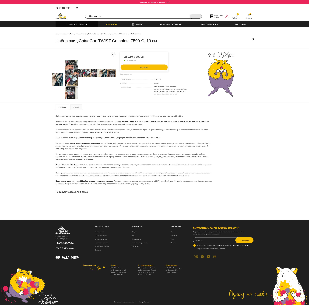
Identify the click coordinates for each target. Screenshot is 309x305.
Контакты (98, 250)
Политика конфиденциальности (124, 302)
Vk (172, 232)
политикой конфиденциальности (219, 245)
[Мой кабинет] (226, 16)
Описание (62, 107)
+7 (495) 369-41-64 (117, 274)
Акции (134, 232)
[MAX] (208, 256)
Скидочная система (101, 243)
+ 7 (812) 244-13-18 (144, 274)
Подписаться (244, 240)
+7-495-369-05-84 (63, 8)
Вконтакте (196, 256)
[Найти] (196, 16)
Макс (172, 239)
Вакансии (135, 246)
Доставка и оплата (101, 239)
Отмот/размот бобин (102, 246)
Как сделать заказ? (101, 235)
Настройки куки (144, 302)
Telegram (174, 235)
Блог (133, 235)
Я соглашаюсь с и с (223, 247)
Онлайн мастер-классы (139, 243)
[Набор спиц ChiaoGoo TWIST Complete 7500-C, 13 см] (77, 73)
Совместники (136, 239)
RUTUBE (214, 256)
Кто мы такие (99, 232)
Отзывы (76, 107)
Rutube (173, 243)
